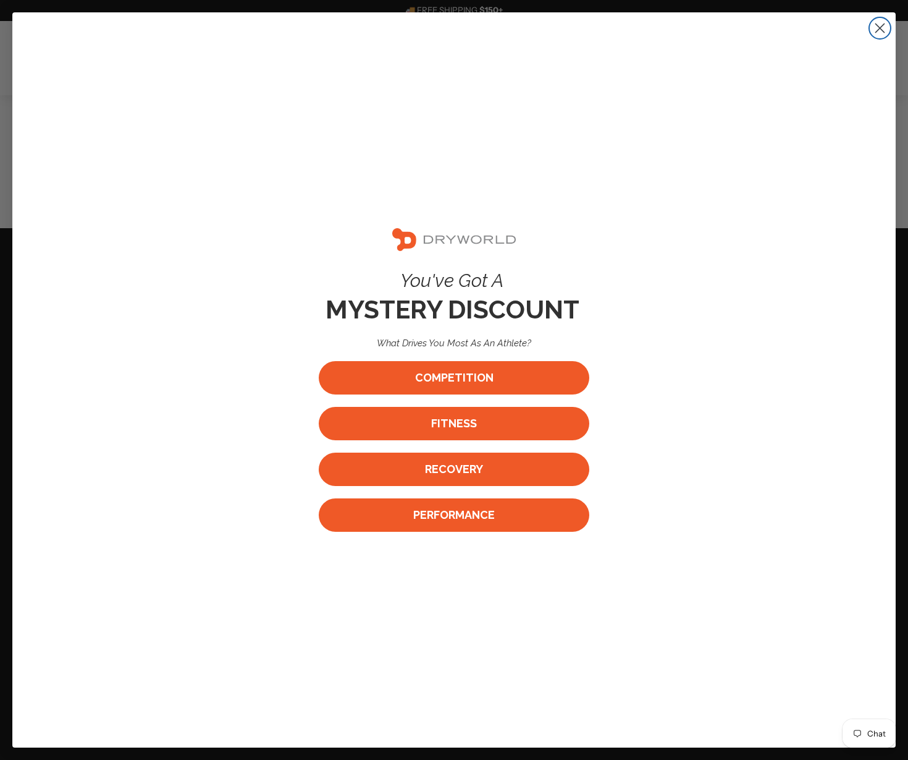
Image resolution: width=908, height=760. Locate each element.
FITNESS (454, 423)
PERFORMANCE (454, 514)
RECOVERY (454, 469)
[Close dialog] (880, 28)
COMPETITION (454, 377)
